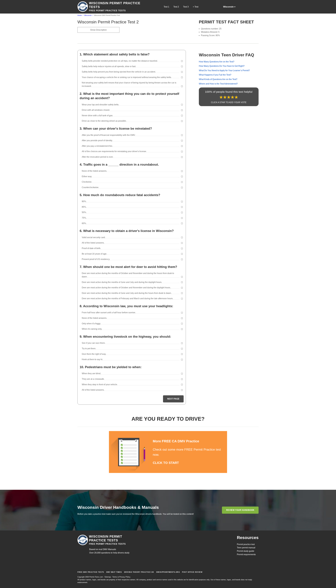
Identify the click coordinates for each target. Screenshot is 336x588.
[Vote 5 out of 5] (236, 97)
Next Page (173, 399)
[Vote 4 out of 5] (232, 97)
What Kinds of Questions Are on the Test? (218, 79)
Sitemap (107, 577)
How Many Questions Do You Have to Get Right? (222, 66)
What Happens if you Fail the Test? (215, 75)
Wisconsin (88, 15)
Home (79, 15)
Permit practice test (246, 544)
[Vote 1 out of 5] (221, 97)
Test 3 (186, 7)
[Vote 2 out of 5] (225, 97)
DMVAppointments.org (168, 572)
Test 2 (176, 7)
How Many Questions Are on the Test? (216, 62)
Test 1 (166, 7)
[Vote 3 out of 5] (229, 97)
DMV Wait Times (114, 572)
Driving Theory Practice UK (139, 572)
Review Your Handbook (240, 510)
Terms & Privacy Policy (121, 577)
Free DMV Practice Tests (90, 572)
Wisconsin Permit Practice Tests (105, 538)
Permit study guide (245, 551)
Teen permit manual (246, 547)
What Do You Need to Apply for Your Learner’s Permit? (224, 70)
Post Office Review (192, 572)
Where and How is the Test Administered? (218, 84)
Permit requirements (246, 554)
